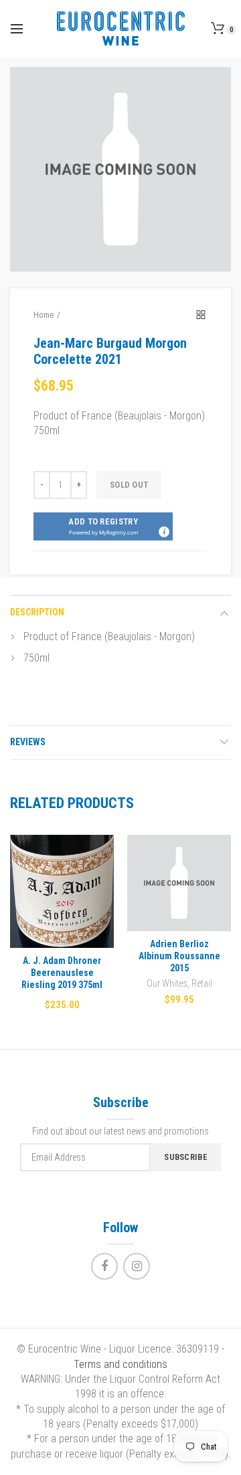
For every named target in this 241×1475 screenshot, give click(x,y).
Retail (201, 983)
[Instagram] (136, 1266)
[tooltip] (163, 531)
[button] (103, 526)
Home (43, 315)
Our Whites (167, 983)
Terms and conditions (120, 1364)
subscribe (186, 1157)
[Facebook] (104, 1266)
